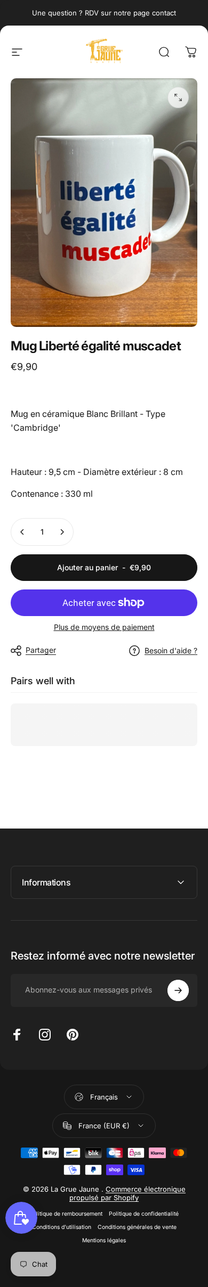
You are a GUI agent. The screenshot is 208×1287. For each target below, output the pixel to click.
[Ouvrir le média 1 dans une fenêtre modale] (178, 97)
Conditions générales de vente (137, 1227)
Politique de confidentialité (144, 1213)
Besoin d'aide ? (171, 650)
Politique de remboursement (65, 1213)
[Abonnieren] (178, 990)
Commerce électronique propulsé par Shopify (127, 1193)
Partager (41, 649)
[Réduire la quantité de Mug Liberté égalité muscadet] (22, 532)
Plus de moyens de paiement (104, 627)
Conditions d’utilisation (61, 1227)
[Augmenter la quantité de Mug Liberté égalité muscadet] (62, 532)
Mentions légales (104, 1240)
